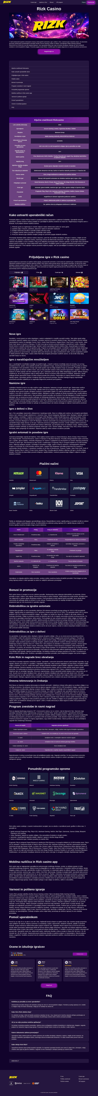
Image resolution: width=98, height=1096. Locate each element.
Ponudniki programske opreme (20, 89)
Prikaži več (49, 985)
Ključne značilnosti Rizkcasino (20, 68)
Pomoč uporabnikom (17, 100)
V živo (37, 272)
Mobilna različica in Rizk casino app (22, 93)
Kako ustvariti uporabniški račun (21, 71)
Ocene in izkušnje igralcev (19, 104)
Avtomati (78, 272)
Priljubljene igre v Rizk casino (20, 75)
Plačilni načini (15, 79)
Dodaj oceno (80, 954)
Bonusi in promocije (17, 82)
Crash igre (58, 272)
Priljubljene (18, 272)
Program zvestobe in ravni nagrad (21, 86)
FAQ (13, 107)
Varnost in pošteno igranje (19, 96)
